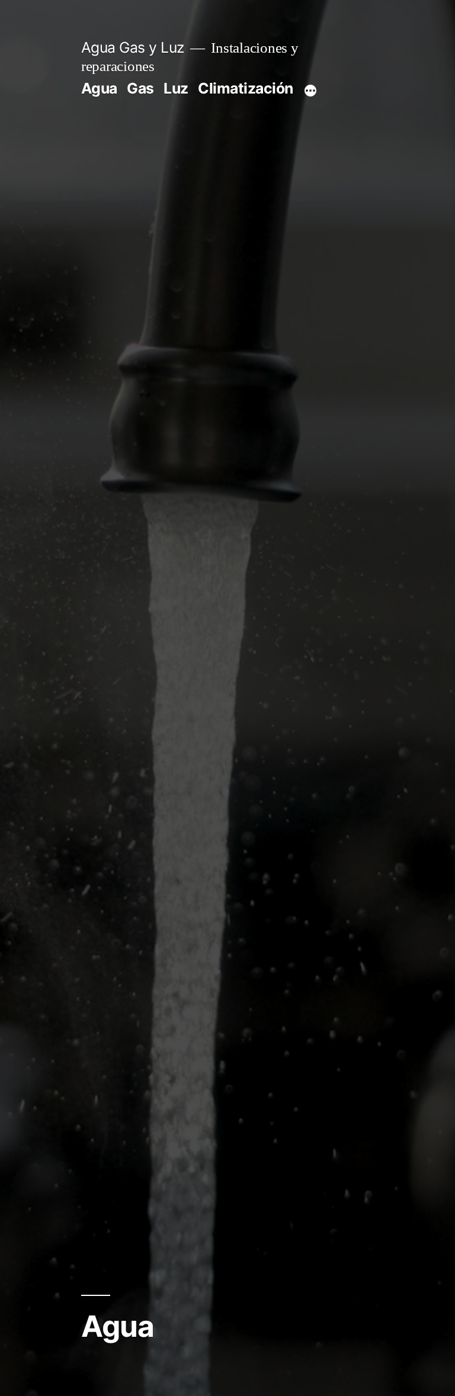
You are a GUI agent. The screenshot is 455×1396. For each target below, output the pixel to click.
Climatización (245, 88)
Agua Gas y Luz (132, 47)
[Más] (310, 90)
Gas (140, 88)
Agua (99, 88)
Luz (176, 88)
